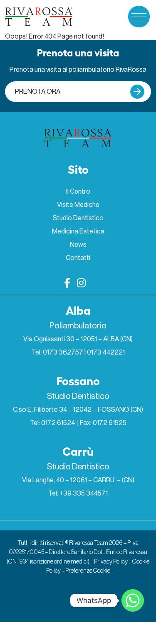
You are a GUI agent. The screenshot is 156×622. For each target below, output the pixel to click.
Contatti (78, 258)
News (78, 244)
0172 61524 (58, 423)
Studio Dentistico (78, 218)
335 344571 (90, 493)
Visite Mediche (78, 205)
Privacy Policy (111, 562)
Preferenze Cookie (87, 571)
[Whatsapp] (132, 600)
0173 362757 (63, 352)
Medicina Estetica (78, 231)
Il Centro (78, 191)
